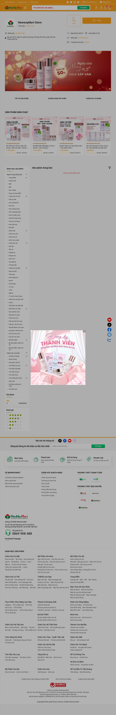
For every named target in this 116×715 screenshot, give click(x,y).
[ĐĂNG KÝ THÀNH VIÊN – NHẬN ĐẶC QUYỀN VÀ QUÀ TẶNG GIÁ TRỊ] (58, 357)
